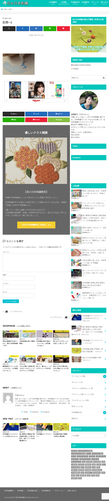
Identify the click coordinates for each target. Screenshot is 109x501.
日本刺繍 (64, 3)
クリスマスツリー (82, 456)
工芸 (94, 467)
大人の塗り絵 (75, 467)
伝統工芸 (81, 464)
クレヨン (92, 456)
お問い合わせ (104, 3)
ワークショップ (76, 462)
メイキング (95, 459)
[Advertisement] (41, 44)
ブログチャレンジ (80, 400)
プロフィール (95, 3)
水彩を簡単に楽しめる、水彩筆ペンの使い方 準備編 (94, 261)
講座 (97, 475)
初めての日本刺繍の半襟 (91, 359)
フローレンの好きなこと (82, 388)
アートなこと (78, 376)
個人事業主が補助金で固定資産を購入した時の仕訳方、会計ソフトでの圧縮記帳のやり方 (94, 217)
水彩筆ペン (89, 473)
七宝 (83, 462)
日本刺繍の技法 (75, 3)
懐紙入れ (74, 470)
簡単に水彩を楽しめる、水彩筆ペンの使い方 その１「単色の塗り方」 (94, 193)
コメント (6, 252)
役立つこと (77, 406)
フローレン (19, 395)
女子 (82, 467)
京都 (103, 462)
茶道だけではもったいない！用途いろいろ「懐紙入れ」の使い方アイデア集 (94, 240)
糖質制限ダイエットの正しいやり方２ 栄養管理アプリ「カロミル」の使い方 (94, 295)
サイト (5, 292)
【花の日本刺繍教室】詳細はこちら (36, 225)
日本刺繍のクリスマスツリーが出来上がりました (92, 318)
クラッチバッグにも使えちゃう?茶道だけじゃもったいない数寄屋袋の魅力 (93, 205)
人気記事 (74, 464)
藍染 (74, 418)
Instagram (46, 412)
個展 (94, 464)
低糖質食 (88, 464)
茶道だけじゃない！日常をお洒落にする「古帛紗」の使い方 (94, 251)
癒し (77, 475)
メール (6, 283)
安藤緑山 (88, 467)
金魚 (80, 478)
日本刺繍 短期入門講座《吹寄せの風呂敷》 (92, 350)
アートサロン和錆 (97, 453)
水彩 (82, 473)
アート (89, 453)
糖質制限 (83, 475)
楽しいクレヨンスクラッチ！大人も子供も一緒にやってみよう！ (94, 273)
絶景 (88, 475)
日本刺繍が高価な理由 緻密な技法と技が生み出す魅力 (93, 284)
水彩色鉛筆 (97, 473)
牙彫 (73, 475)
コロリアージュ (100, 456)
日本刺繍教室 (53, 3)
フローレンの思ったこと (83, 394)
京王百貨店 (97, 462)
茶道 (93, 475)
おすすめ (74, 451)
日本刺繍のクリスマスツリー (92, 342)
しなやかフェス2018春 (85, 451)
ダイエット (77, 382)
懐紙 (98, 467)
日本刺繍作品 (85, 3)
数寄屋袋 (81, 470)
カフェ (74, 456)
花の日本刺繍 (20, 497)
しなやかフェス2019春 (78, 453)
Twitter (25, 412)
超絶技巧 (74, 478)
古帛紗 (99, 464)
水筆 (103, 473)
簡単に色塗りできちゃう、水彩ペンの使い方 (94, 229)
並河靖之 (89, 462)
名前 (5, 275)
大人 (104, 464)
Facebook (35, 412)
